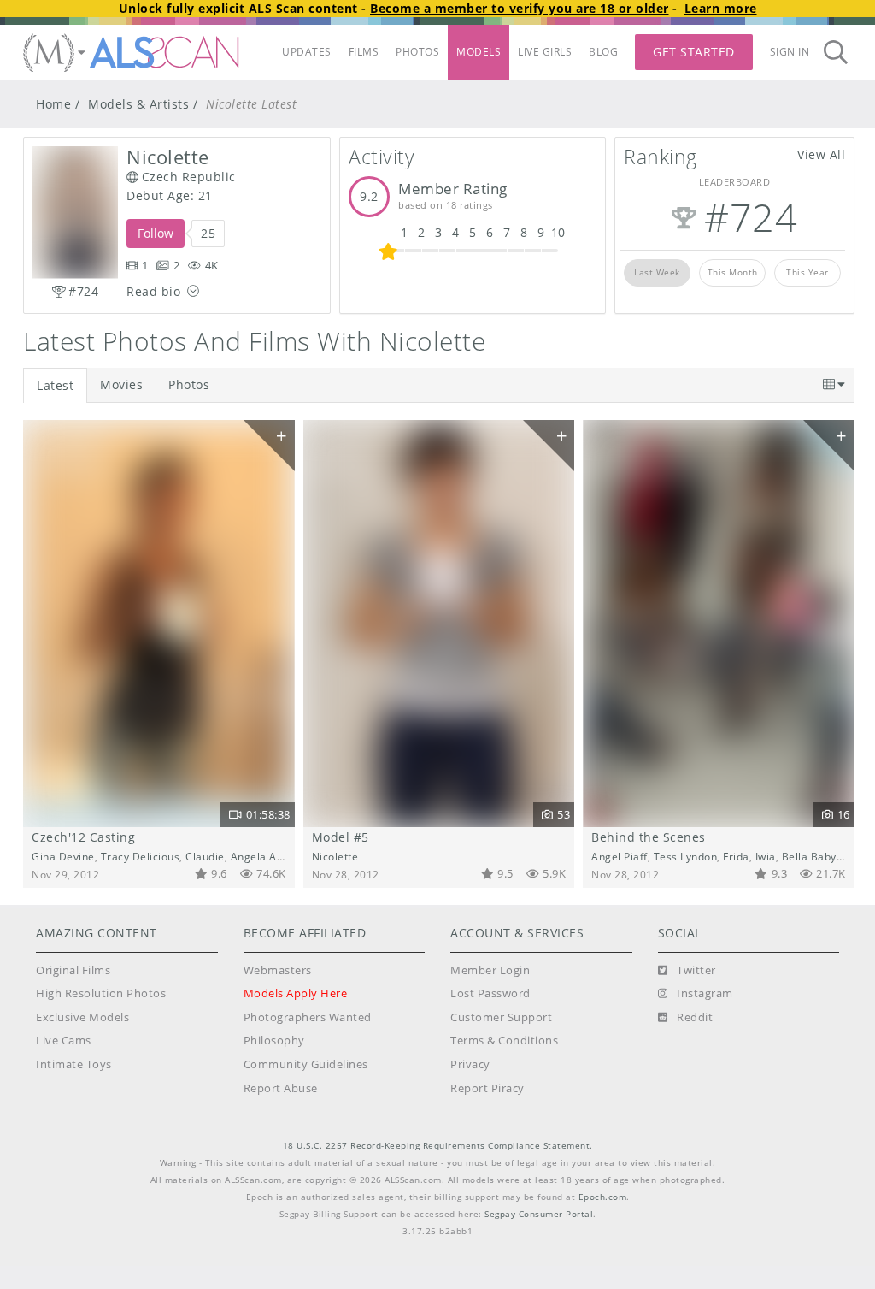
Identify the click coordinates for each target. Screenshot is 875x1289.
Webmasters (278, 970)
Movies (121, 384)
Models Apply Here (296, 993)
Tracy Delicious (140, 856)
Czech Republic (189, 177)
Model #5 (340, 837)
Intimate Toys (74, 1064)
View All (821, 154)
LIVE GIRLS (545, 51)
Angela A (254, 856)
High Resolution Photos (101, 993)
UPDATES (307, 51)
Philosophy (274, 1040)
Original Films (73, 970)
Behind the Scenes (648, 837)
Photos (188, 384)
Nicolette (335, 856)
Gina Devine (63, 856)
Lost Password (490, 993)
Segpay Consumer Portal (538, 1214)
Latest (55, 385)
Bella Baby (809, 856)
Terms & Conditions (504, 1040)
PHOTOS (417, 51)
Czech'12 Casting (83, 837)
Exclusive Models (82, 1017)
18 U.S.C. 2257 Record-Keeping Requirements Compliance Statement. (438, 1145)
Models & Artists (138, 104)
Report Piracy (487, 1088)
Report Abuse (281, 1088)
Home (53, 104)
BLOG (603, 51)
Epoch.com (602, 1197)
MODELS (478, 51)
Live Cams (63, 1040)
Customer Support (501, 1017)
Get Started (694, 52)
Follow (155, 233)
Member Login (490, 970)
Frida (736, 856)
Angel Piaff (619, 856)
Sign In (790, 51)
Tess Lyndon (686, 856)
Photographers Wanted (308, 1017)
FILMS (364, 51)
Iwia (293, 856)
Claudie (205, 856)
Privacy (470, 1064)
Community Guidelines (306, 1064)
